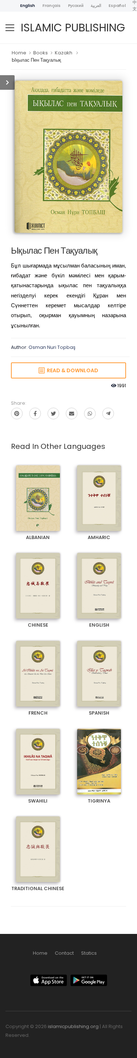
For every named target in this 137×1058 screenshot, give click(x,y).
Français (51, 5)
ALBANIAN (38, 492)
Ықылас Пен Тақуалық (36, 60)
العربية (96, 5)
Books (40, 52)
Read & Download (71, 370)
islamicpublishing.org (73, 1026)
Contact (64, 953)
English (27, 5)
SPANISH (99, 667)
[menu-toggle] (9, 27)
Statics (89, 953)
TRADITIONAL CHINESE (38, 843)
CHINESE (38, 579)
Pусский (76, 5)
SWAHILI (38, 755)
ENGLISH (99, 579)
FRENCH (38, 667)
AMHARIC (99, 492)
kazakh (63, 52)
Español (117, 5)
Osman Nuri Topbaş (52, 347)
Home (19, 52)
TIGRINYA (99, 755)
